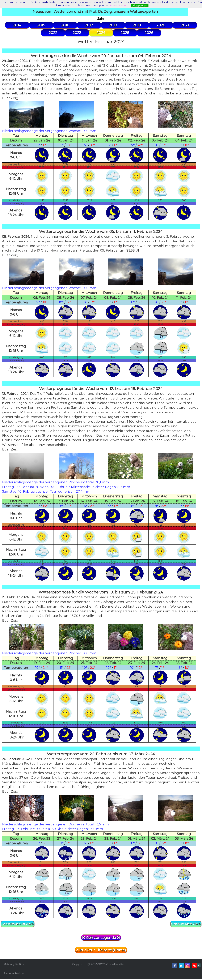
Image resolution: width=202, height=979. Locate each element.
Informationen (118, 5)
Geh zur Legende (101, 937)
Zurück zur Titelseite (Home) (101, 950)
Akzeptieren (139, 5)
